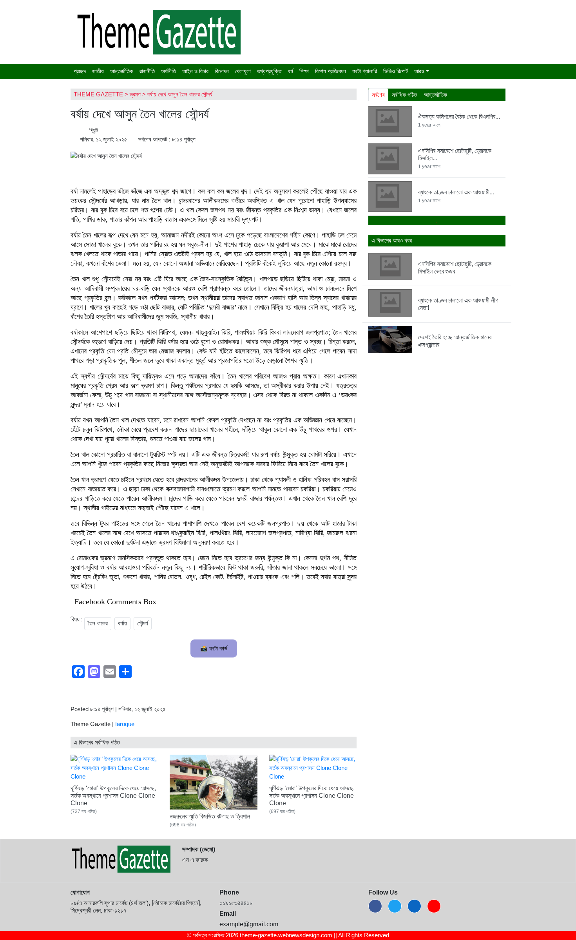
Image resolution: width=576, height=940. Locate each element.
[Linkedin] (414, 906)
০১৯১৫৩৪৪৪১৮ (236, 903)
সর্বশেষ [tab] (378, 94)
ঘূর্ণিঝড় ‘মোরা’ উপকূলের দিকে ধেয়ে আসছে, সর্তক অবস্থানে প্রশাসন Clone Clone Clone (113, 795)
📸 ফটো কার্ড (213, 648)
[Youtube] (434, 906)
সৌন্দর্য (142, 623)
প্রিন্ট (93, 130)
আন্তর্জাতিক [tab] (435, 94)
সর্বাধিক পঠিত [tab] (404, 94)
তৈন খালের (98, 623)
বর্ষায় (122, 623)
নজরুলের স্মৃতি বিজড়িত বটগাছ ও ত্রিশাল (210, 816)
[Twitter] (395, 906)
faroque (124, 724)
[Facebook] (375, 906)
